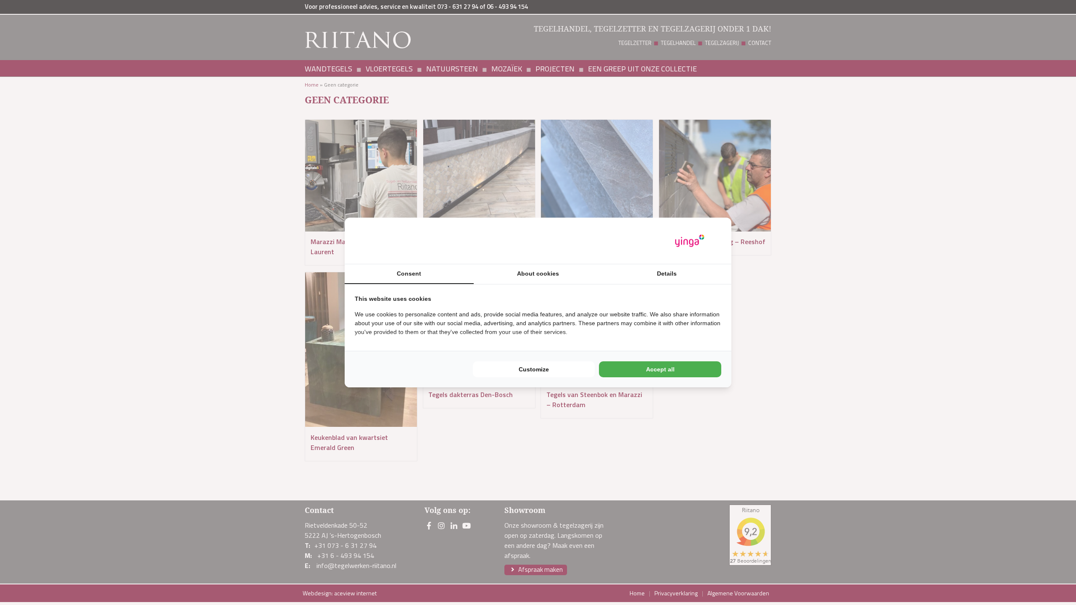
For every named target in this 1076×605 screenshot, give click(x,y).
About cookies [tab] (538, 273)
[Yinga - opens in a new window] (689, 241)
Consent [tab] (409, 273)
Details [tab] (667, 273)
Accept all (660, 369)
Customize (534, 369)
